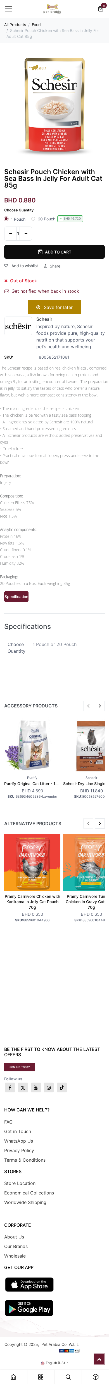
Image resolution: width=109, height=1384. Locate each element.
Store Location (19, 1183)
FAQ (8, 1122)
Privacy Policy (19, 1150)
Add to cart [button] (58, 252)
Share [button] (55, 266)
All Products (15, 24)
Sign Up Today (19, 1067)
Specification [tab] (16, 596)
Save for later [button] (57, 307)
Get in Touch (17, 1131)
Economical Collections (29, 1193)
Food (36, 24)
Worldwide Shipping (25, 1202)
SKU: (8, 357)
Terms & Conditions (25, 1160)
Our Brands (16, 1246)
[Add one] (26, 233)
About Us (14, 1237)
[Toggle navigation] (8, 9)
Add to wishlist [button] (24, 265)
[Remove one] (10, 233)
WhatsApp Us (18, 1141)
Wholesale (15, 1256)
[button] (88, 706)
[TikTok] (62, 1087)
